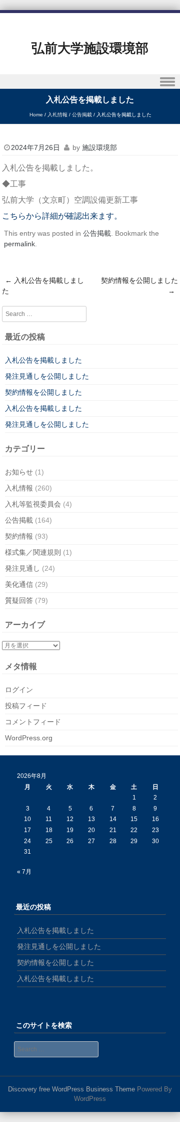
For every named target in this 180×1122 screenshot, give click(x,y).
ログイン (19, 690)
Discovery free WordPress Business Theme (71, 1089)
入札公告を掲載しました (43, 285)
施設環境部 (99, 147)
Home (36, 114)
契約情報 (19, 536)
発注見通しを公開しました (47, 376)
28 (113, 841)
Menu (90, 81)
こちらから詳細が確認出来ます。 (62, 216)
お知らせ (19, 472)
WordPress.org (28, 738)
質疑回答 (19, 600)
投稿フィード (26, 706)
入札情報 (58, 114)
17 (27, 830)
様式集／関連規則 (33, 552)
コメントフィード (33, 722)
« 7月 (24, 871)
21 (113, 830)
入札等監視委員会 (33, 504)
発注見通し (22, 568)
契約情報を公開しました (139, 285)
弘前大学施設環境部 (90, 48)
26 (70, 841)
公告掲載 (82, 114)
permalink (19, 244)
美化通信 (19, 584)
